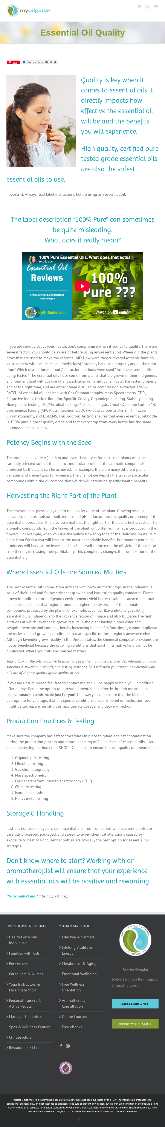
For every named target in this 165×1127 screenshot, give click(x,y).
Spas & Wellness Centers (29, 1026)
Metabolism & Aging (79, 963)
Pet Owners (18, 963)
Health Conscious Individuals (23, 940)
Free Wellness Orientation (73, 987)
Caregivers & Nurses (26, 973)
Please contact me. (20, 896)
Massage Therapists (25, 1016)
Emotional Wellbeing (79, 973)
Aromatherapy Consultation (73, 1003)
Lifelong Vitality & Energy (77, 950)
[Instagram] (68, 1046)
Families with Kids (24, 953)
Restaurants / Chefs (25, 1047)
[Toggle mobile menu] (156, 6)
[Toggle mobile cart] (139, 6)
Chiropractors (20, 1037)
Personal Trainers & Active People (25, 1003)
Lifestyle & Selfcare (78, 937)
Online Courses (74, 1016)
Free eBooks (72, 1026)
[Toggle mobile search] (147, 6)
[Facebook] (61, 1046)
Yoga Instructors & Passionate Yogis (24, 987)
